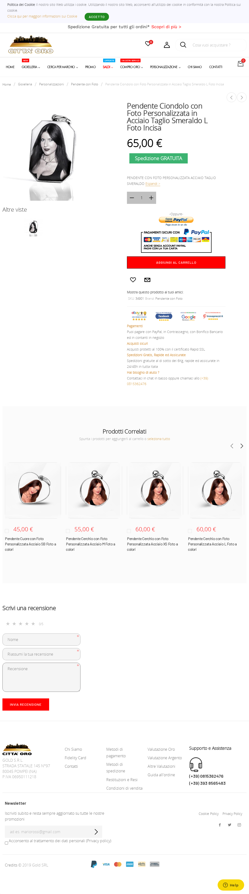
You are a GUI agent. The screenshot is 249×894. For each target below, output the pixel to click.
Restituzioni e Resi (122, 779)
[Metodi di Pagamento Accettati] (124, 864)
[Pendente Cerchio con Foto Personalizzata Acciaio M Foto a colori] (94, 490)
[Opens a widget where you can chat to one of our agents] (230, 885)
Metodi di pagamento (116, 753)
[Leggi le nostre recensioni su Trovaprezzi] (213, 315)
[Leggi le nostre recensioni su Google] (188, 315)
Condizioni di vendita (124, 788)
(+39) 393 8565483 (207, 783)
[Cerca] (183, 46)
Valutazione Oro (161, 749)
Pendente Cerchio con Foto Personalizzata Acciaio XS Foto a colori (152, 543)
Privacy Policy (232, 813)
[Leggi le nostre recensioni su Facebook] (164, 315)
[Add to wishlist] (133, 279)
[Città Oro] (30, 44)
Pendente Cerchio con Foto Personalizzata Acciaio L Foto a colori (212, 543)
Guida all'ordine (161, 774)
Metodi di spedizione (115, 768)
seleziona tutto (158, 438)
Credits (11, 865)
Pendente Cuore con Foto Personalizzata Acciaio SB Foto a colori (30, 543)
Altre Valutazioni (161, 766)
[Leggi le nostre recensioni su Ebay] (139, 315)
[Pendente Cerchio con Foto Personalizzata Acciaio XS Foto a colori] (155, 490)
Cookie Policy (209, 813)
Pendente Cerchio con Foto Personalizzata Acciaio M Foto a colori (90, 543)
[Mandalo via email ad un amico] (147, 279)
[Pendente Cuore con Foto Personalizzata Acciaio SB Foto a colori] (33, 490)
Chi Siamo (73, 749)
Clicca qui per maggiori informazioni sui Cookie (42, 16)
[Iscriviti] (96, 832)
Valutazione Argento (165, 757)
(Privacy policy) (98, 840)
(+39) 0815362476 (206, 776)
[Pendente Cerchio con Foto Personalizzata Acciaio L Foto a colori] (231, 97)
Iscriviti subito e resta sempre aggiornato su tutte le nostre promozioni (54, 816)
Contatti (71, 766)
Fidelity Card (75, 757)
